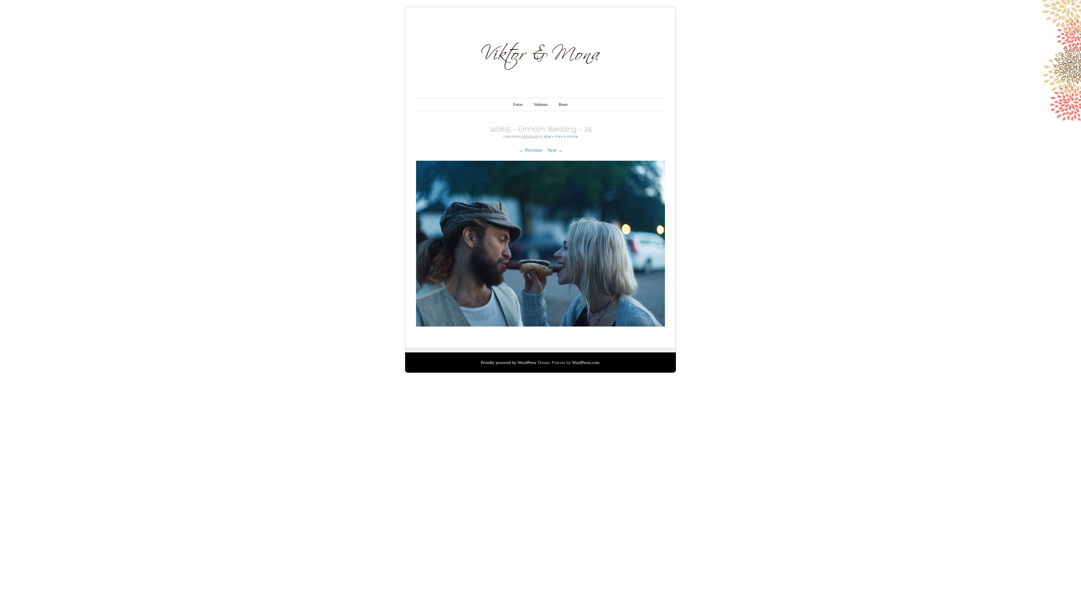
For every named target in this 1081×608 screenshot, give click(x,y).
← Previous (530, 150)
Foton (517, 104)
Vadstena (541, 104)
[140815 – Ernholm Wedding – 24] (540, 243)
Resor (563, 104)
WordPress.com (585, 362)
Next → (555, 150)
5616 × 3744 (553, 136)
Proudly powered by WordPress (508, 362)
